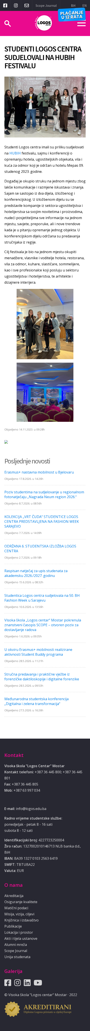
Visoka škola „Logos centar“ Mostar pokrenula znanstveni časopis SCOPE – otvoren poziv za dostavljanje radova (42, 625)
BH (73, 5)
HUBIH (15, 153)
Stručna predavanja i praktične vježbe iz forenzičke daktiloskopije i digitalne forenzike (41, 676)
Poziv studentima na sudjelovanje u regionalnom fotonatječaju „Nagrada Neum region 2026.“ (44, 494)
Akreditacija (13, 895)
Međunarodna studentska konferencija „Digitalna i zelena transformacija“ (36, 701)
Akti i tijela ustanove (20, 938)
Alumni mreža (15, 944)
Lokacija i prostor (18, 932)
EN (84, 5)
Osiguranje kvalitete (20, 901)
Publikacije (13, 926)
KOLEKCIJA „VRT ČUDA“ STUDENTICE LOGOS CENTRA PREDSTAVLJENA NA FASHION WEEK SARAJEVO (41, 521)
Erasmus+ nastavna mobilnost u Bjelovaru (39, 472)
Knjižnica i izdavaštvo (21, 920)
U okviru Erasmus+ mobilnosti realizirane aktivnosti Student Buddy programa (38, 652)
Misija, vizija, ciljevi (19, 914)
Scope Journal (46, 5)
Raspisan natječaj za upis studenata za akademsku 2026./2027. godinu (36, 573)
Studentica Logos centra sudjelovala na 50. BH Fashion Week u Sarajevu (42, 598)
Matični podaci (16, 908)
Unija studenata (17, 956)
